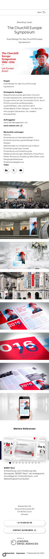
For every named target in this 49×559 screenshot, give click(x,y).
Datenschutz (9, 553)
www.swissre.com (11, 125)
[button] (10, 463)
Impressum (20, 553)
